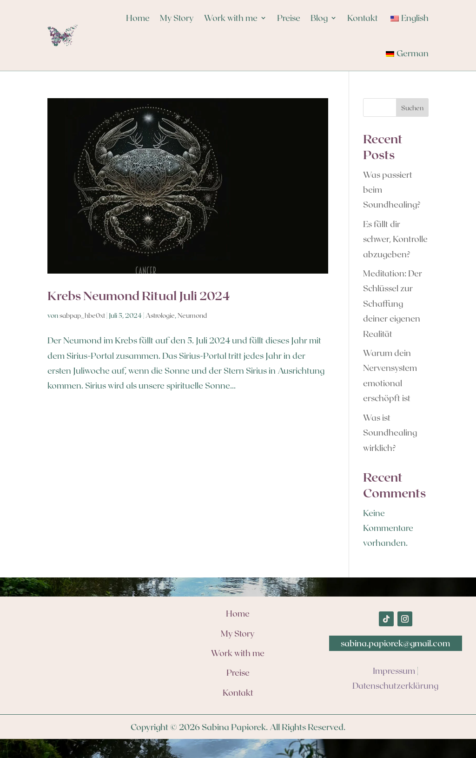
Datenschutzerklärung (395, 685)
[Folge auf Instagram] (404, 618)
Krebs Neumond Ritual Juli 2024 (138, 295)
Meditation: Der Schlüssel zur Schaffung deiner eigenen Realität (392, 303)
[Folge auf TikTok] (386, 618)
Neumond (192, 315)
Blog (319, 18)
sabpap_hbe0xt (82, 315)
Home (138, 18)
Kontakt (362, 18)
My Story (177, 18)
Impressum (394, 670)
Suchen (412, 108)
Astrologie (160, 315)
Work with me (231, 18)
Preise (288, 18)
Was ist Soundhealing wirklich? (390, 432)
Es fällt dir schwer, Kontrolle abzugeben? (395, 239)
